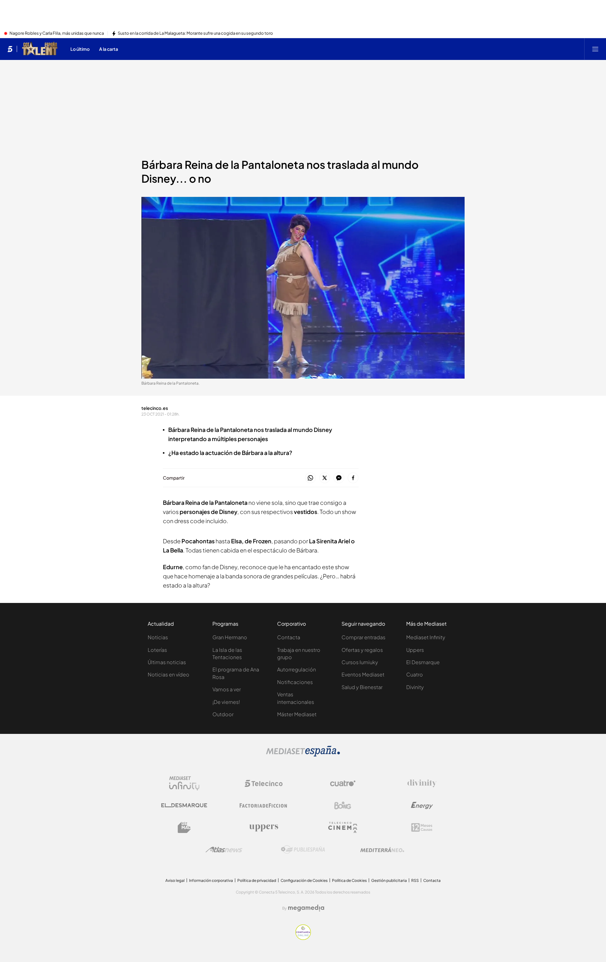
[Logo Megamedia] (306, 908)
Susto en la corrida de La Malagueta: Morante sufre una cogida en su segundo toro (195, 33)
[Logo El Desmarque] (184, 805)
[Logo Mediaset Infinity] (184, 783)
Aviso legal (175, 880)
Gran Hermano (229, 637)
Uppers (415, 649)
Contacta (288, 637)
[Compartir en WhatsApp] (310, 478)
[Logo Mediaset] (303, 754)
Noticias (158, 637)
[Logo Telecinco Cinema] (342, 827)
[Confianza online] (303, 938)
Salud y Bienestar (362, 687)
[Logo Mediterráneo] (382, 849)
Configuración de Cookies (304, 880)
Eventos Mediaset (363, 674)
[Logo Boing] (342, 805)
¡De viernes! (226, 702)
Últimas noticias (167, 662)
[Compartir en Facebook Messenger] (338, 478)
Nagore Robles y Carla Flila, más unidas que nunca (56, 33)
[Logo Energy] (422, 805)
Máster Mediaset (297, 714)
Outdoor (223, 714)
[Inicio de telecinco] (10, 49)
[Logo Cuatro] (342, 783)
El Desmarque (423, 662)
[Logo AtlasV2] (223, 850)
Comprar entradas (363, 637)
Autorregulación (296, 669)
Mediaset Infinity (425, 637)
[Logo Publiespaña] (303, 850)
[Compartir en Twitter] (324, 478)
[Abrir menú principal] (595, 49)
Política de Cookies (349, 880)
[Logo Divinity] (422, 783)
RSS (415, 880)
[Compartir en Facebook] (353, 478)
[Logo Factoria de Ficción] (264, 805)
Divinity (415, 687)
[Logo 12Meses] (421, 827)
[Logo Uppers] (263, 827)
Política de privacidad (256, 880)
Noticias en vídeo (168, 674)
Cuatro (414, 674)
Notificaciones (295, 682)
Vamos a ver (226, 689)
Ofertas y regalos (362, 649)
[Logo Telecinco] (263, 783)
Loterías (157, 649)
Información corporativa (211, 880)
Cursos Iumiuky (360, 662)
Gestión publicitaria (389, 880)
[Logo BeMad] (184, 827)
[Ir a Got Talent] (39, 49)
